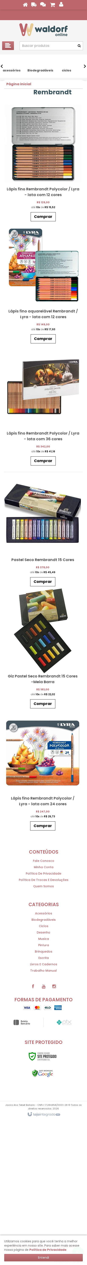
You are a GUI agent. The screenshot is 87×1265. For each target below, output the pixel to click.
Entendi (43, 1257)
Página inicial (18, 84)
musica (43, 939)
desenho (43, 932)
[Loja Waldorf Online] (43, 29)
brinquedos (43, 951)
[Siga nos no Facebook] (33, 986)
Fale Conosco (43, 861)
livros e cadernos (43, 964)
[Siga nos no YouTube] (43, 986)
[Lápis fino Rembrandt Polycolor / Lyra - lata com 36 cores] (43, 407)
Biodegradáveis (43, 920)
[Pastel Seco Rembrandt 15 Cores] (42, 530)
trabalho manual (43, 970)
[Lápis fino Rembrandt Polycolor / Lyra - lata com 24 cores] (42, 772)
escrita (43, 958)
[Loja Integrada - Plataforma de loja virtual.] (44, 1114)
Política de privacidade (43, 873)
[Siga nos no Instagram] (54, 986)
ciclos (43, 926)
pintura (43, 945)
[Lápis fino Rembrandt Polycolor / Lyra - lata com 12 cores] (43, 162)
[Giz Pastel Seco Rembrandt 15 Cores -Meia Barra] (42, 649)
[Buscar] (79, 45)
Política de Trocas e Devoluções (43, 880)
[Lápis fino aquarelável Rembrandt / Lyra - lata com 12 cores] (43, 284)
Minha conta (43, 867)
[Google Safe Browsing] (42, 1073)
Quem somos (43, 886)
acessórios (43, 913)
